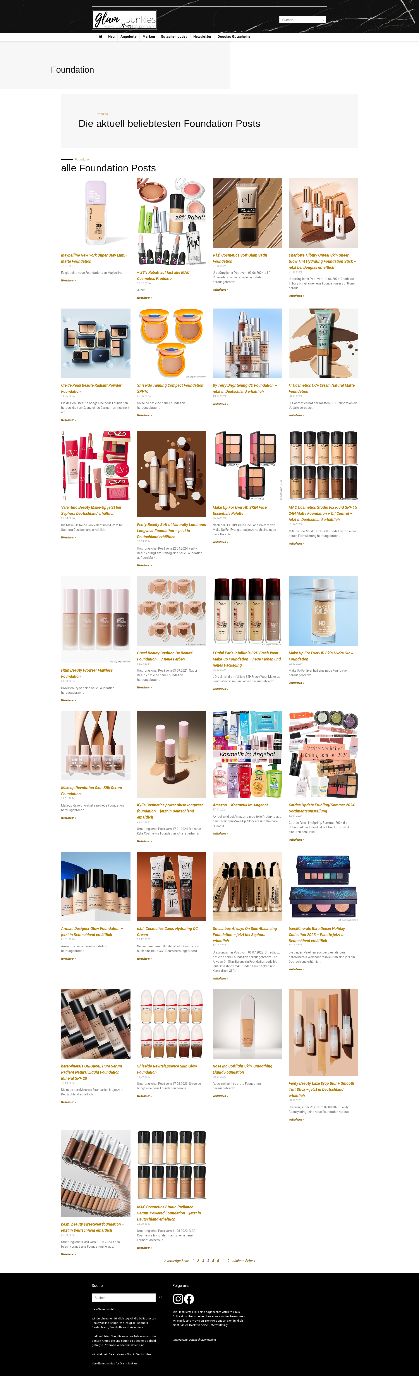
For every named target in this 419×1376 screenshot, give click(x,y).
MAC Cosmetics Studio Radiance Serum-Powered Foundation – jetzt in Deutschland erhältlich (169, 1213)
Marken (149, 36)
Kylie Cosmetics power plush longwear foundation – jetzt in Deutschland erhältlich (170, 811)
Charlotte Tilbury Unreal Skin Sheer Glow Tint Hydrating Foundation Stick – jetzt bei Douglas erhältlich (322, 261)
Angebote (128, 36)
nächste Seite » (243, 1261)
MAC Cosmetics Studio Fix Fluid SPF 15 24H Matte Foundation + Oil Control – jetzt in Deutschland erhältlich (323, 513)
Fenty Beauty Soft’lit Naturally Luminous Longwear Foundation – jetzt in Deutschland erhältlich (171, 530)
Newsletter (202, 36)
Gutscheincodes (174, 36)
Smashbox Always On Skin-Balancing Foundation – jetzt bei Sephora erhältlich (245, 934)
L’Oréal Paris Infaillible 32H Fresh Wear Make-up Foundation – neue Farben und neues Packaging (247, 659)
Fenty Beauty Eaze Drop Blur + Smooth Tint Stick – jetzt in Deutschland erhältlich (321, 1089)
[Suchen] (322, 19)
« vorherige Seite (176, 1261)
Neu (111, 36)
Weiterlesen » (68, 280)
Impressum (180, 1339)
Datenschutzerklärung (202, 1339)
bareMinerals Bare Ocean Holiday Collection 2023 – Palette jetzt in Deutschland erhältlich (317, 934)
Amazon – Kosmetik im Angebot (240, 805)
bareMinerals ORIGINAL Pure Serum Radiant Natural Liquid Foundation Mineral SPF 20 (91, 1072)
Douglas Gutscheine (234, 36)
